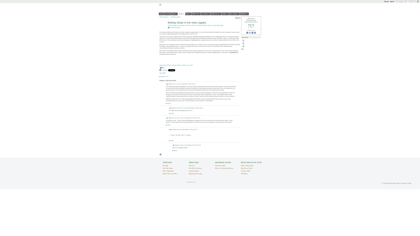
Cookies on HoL (246, 171)
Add (239, 17)
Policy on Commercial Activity (224, 168)
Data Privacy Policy (247, 168)
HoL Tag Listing (168, 168)
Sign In (392, 1)
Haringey (174, 65)
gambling (183, 65)
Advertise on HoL (220, 165)
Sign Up (386, 1)
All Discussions (164, 17)
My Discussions (175, 17)
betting (179, 65)
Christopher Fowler (178, 118)
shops (191, 65)
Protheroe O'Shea (181, 108)
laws (188, 65)
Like (163, 67)
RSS (161, 155)
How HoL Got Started (195, 168)
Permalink (167, 84)
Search (418, 1)
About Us (191, 165)
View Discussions (175, 27)
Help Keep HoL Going (195, 173)
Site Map (165, 165)
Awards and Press (194, 171)
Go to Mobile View (190, 182)
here (196, 34)
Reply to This (164, 76)
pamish (179, 129)
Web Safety (244, 173)
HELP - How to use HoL (170, 173)
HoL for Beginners (168, 171)
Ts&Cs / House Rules (247, 165)
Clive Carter (176, 84)
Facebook (165, 70)
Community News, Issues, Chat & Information (210, 25)
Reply (168, 103)
